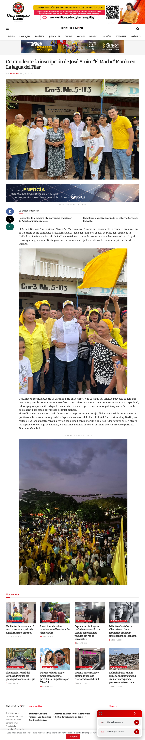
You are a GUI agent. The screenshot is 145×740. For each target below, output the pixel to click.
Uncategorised (15, 621)
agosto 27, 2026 (14, 637)
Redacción (14, 73)
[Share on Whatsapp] (10, 226)
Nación (81, 36)
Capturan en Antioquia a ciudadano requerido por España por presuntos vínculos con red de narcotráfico (87, 632)
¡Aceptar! (73, 736)
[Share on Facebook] (10, 211)
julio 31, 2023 (29, 73)
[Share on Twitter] (10, 219)
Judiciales (54, 36)
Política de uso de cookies (40, 717)
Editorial (121, 36)
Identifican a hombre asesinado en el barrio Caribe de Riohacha (55, 629)
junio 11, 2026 (115, 640)
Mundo (93, 36)
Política (39, 36)
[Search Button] (137, 28)
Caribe (68, 36)
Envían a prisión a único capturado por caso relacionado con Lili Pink (87, 675)
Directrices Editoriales (38, 720)
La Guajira (24, 36)
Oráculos (136, 36)
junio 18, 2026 (47, 637)
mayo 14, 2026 (47, 686)
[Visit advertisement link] (72, 12)
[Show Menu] (7, 28)
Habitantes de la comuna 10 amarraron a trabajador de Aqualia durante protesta (20, 629)
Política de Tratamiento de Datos (69, 717)
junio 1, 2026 (12, 683)
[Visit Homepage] (72, 28)
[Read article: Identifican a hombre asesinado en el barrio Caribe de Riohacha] (55, 612)
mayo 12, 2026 (116, 686)
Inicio (11, 36)
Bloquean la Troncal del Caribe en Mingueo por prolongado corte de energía (20, 675)
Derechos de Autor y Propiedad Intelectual (72, 713)
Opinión (106, 36)
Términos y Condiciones (39, 713)
